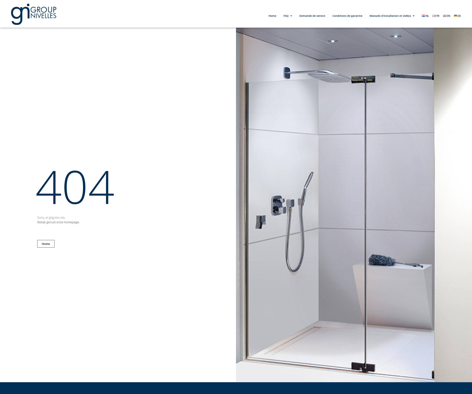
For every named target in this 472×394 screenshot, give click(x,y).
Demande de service (312, 15)
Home (272, 15)
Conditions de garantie (347, 15)
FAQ (286, 15)
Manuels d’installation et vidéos (390, 15)
